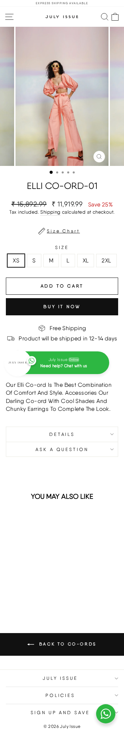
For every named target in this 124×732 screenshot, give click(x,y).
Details (62, 434)
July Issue (60, 678)
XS (16, 260)
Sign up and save (60, 712)
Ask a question (62, 449)
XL (86, 260)
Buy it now (62, 306)
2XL (106, 260)
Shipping (50, 212)
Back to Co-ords (67, 644)
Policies (60, 695)
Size (62, 247)
